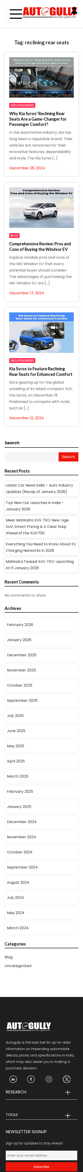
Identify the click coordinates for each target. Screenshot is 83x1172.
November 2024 (21, 837)
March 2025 (17, 776)
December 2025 (21, 655)
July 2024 (15, 897)
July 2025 (15, 715)
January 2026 (19, 640)
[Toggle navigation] (16, 14)
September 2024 (22, 867)
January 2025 (19, 806)
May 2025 (15, 746)
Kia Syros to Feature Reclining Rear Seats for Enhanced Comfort (40, 371)
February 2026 (20, 624)
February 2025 (20, 791)
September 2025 (22, 700)
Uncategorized (22, 105)
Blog (14, 236)
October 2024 (20, 852)
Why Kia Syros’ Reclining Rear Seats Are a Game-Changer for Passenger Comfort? (38, 119)
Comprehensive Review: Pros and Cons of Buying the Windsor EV (40, 246)
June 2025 (16, 730)
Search (12, 443)
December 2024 (22, 821)
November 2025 (21, 670)
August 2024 (18, 882)
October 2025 (19, 685)
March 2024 (18, 928)
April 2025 (16, 761)
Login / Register (77, 13)
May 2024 (15, 912)
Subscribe (41, 1166)
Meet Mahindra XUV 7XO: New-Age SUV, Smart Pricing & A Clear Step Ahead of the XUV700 (37, 527)
